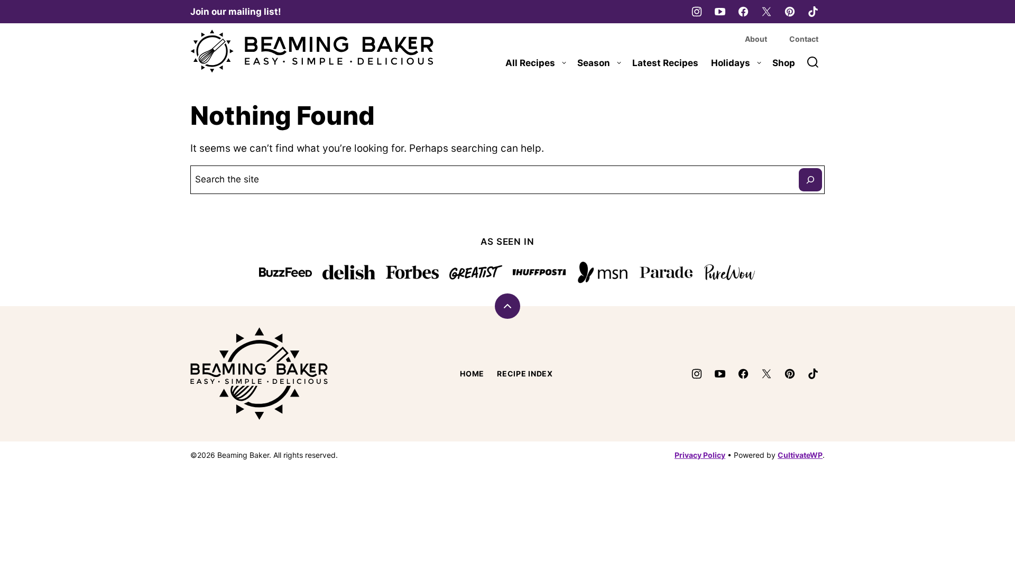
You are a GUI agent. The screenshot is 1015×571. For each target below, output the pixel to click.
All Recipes (530, 63)
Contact (803, 38)
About (756, 38)
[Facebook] (743, 11)
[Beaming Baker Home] (311, 51)
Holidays (730, 63)
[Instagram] (696, 11)
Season (593, 63)
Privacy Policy (700, 454)
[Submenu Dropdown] (564, 63)
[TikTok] (813, 11)
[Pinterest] (789, 11)
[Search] (813, 62)
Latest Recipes (665, 63)
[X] (766, 11)
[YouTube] (720, 11)
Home (472, 373)
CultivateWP (800, 454)
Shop (783, 63)
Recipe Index (524, 373)
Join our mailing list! (235, 11)
